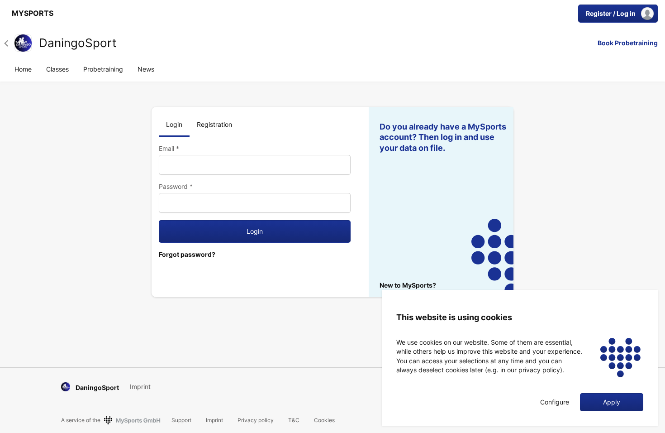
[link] (30, 13)
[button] (9, 43)
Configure (554, 402)
